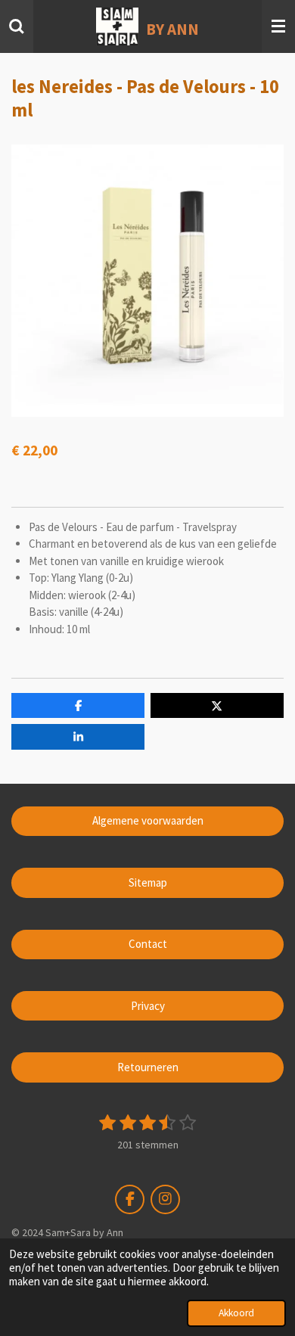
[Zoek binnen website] (16, 26)
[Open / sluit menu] (278, 26)
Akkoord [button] (236, 1312)
